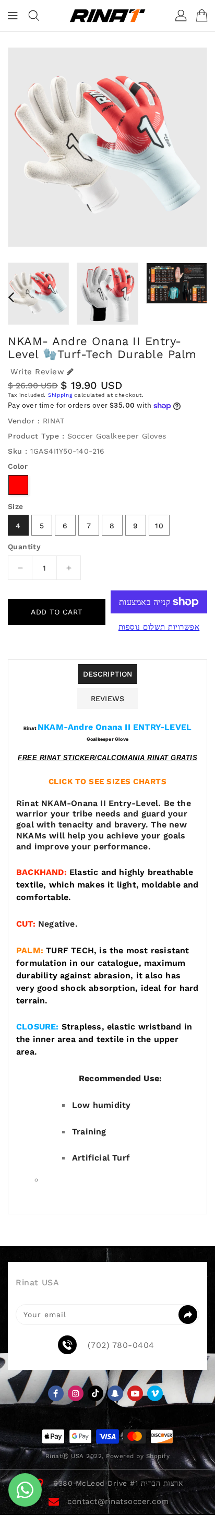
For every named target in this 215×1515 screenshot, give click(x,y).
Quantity (24, 546)
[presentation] (11, 297)
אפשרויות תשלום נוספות (159, 627)
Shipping (60, 395)
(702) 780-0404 (121, 1345)
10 (159, 526)
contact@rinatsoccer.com (118, 1501)
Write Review (37, 371)
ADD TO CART (56, 612)
